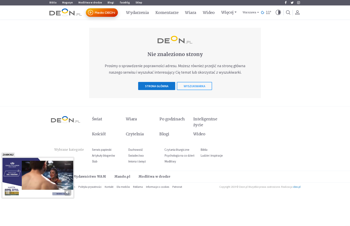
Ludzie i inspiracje (212, 155)
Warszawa (249, 12)
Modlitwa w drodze (90, 2)
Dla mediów (123, 187)
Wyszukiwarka (194, 86)
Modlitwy (170, 161)
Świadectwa (136, 155)
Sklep (139, 2)
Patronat (177, 187)
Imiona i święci (137, 161)
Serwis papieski (101, 150)
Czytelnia (135, 134)
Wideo (209, 12)
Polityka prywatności (89, 187)
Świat (97, 119)
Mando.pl (122, 176)
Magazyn (67, 2)
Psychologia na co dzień (179, 155)
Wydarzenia (137, 12)
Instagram (299, 3)
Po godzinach (172, 119)
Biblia (53, 2)
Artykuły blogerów (103, 155)
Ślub (94, 161)
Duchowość (135, 150)
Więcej (227, 12)
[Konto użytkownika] (297, 12)
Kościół (99, 134)
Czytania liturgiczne (176, 150)
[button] (278, 12)
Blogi (111, 2)
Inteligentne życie (205, 122)
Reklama (138, 187)
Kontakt (109, 187)
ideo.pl (297, 187)
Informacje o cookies (157, 187)
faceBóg (125, 2)
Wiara (190, 12)
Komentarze (167, 12)
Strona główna (156, 86)
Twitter (292, 3)
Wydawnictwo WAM (89, 176)
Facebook (286, 3)
